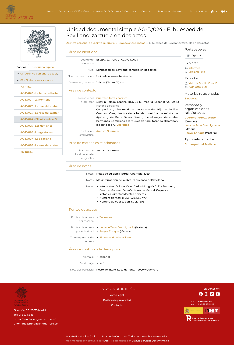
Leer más (123, 124)
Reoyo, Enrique (109, 231)
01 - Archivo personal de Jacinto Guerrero (47, 73)
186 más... (26, 151)
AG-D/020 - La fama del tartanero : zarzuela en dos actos (56, 93)
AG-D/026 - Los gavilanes (36, 132)
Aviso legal (117, 295)
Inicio (50, 11)
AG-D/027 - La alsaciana (35, 138)
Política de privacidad (117, 300)
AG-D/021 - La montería (35, 99)
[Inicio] (18, 11)
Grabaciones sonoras (131, 42)
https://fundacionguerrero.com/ (35, 319)
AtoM (107, 340)
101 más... (26, 86)
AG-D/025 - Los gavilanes (36, 125)
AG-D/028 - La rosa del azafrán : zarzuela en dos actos (54, 145)
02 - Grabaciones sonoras (36, 80)
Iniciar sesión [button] (196, 12)
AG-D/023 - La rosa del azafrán (39, 112)
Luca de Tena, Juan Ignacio (117, 227)
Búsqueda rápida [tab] (43, 67)
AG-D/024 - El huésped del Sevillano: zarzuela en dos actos (58, 119)
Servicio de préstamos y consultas (115, 11)
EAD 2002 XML (198, 87)
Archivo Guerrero (107, 131)
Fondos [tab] (21, 67)
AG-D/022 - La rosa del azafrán (39, 106)
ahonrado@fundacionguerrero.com (37, 323)
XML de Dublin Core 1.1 (202, 83)
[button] (213, 11)
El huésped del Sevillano (115, 237)
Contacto (147, 11)
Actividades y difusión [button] (73, 12)
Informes (194, 68)
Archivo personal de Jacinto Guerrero (90, 42)
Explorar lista (196, 71)
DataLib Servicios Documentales (150, 340)
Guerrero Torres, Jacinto (111, 98)
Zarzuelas (105, 217)
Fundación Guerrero (170, 11)
